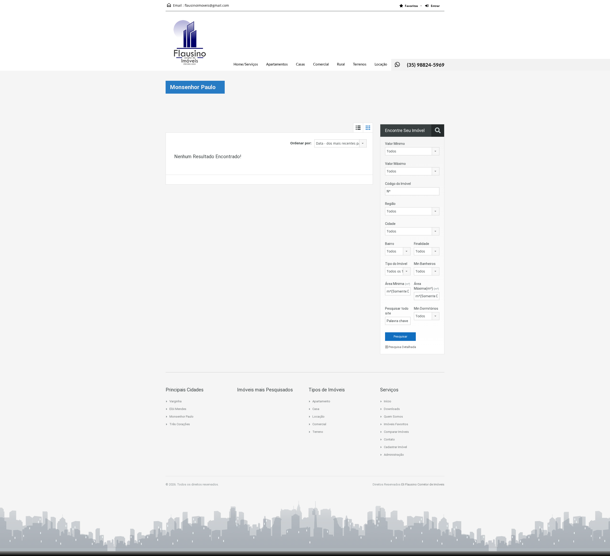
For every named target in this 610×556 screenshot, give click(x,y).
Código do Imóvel (398, 184)
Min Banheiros (425, 264)
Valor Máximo (395, 164)
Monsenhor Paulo (181, 416)
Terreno (317, 432)
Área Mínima (397, 284)
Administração (394, 454)
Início (387, 401)
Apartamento (321, 401)
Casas (300, 64)
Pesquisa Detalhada (402, 347)
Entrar (435, 6)
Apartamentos (277, 64)
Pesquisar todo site (396, 311)
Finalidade (421, 244)
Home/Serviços (246, 64)
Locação (381, 64)
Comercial (321, 64)
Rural (341, 64)
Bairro (389, 244)
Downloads (392, 409)
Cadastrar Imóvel (395, 447)
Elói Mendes (177, 409)
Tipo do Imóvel (396, 264)
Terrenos (359, 64)
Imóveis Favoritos (396, 424)
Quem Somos (393, 416)
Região (390, 204)
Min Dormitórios (426, 308)
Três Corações (179, 424)
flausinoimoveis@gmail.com (207, 5)
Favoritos (411, 6)
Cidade (390, 224)
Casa (315, 409)
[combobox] (340, 143)
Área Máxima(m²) (426, 286)
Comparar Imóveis (396, 432)
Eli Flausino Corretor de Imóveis (422, 484)
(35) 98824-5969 (425, 65)
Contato (389, 439)
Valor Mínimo (395, 144)
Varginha (175, 401)
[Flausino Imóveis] (189, 44)
